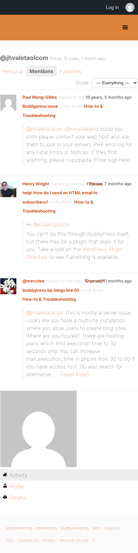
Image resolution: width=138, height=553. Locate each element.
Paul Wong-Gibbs (39, 97)
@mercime (33, 280)
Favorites (70, 71)
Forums (17, 497)
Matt (97, 528)
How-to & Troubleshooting (49, 299)
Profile (16, 486)
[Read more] (74, 374)
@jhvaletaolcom (44, 129)
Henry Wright (35, 183)
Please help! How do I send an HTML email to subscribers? (62, 193)
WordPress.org (19, 528)
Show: (82, 82)
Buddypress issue (40, 106)
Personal (13, 71)
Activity (18, 475)
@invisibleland (82, 129)
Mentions (41, 71)
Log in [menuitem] (112, 7)
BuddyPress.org (10, 27)
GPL (10, 540)
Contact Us (28, 540)
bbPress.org (46, 528)
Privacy (48, 540)
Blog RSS (113, 528)
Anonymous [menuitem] (129, 7)
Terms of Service (74, 540)
